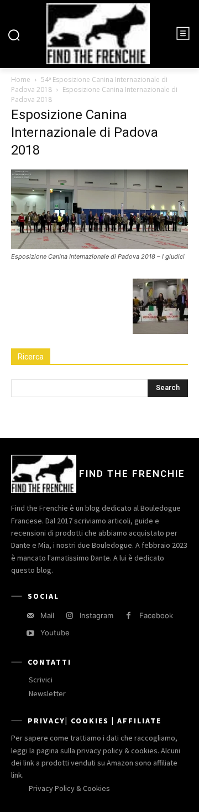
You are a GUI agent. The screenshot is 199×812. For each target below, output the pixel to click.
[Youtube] (30, 633)
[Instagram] (69, 616)
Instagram (96, 615)
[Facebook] (128, 616)
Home (20, 79)
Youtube (55, 632)
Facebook (156, 615)
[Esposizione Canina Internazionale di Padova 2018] (99, 246)
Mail (47, 615)
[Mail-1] (30, 616)
